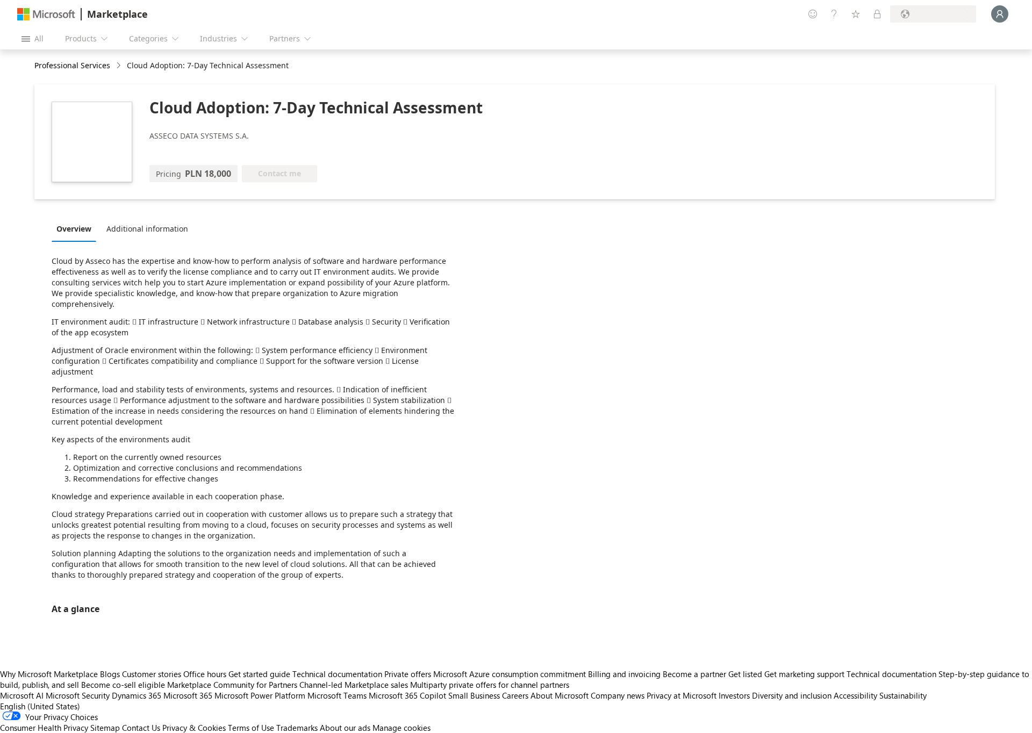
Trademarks (297, 727)
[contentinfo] (120, 66)
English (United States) (40, 706)
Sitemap (105, 727)
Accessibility (855, 695)
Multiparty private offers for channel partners (489, 684)
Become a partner (694, 674)
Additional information (147, 229)
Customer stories (151, 674)
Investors (734, 695)
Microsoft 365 (187, 695)
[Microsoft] (46, 14)
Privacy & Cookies (194, 727)
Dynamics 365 (136, 695)
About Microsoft (560, 695)
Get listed (745, 674)
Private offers (407, 674)
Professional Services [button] (72, 65)
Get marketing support (804, 674)
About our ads (345, 727)
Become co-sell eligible (123, 684)
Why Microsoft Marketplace (49, 674)
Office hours (204, 674)
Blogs (110, 674)
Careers (515, 695)
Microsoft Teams (337, 695)
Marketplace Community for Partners (232, 684)
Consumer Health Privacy (44, 727)
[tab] (77, 228)
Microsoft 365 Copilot (407, 695)
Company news (617, 695)
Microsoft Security (78, 695)
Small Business (474, 695)
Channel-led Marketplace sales (353, 684)
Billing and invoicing (624, 674)
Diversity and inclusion (792, 695)
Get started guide (259, 674)
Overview (73, 229)
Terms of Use (251, 727)
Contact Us (141, 727)
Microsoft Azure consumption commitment (510, 674)
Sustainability (903, 695)
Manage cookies (401, 727)
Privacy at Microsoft (681, 695)
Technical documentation (337, 674)
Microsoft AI (22, 695)
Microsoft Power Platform (259, 695)
